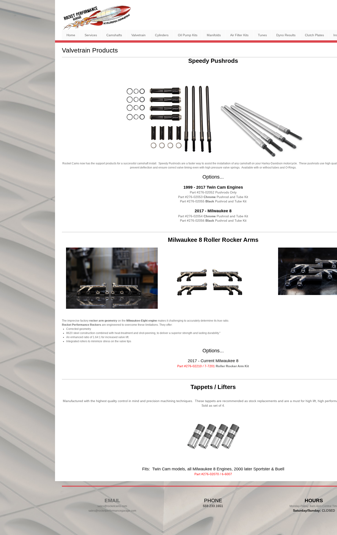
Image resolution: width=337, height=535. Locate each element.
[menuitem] (71, 35)
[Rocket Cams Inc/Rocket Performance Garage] (96, 17)
